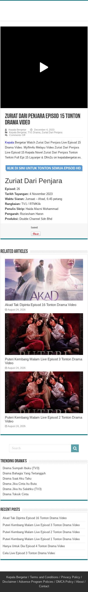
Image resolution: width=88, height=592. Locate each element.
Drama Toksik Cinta (15, 494)
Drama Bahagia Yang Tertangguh (24, 473)
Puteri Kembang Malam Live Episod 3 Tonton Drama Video (41, 525)
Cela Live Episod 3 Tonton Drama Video (29, 553)
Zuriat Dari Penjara (52, 132)
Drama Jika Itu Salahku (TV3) (22, 489)
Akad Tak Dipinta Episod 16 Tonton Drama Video (40, 305)
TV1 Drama (34, 132)
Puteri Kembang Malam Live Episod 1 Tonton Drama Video (41, 539)
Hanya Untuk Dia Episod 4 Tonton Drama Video (34, 546)
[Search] (75, 448)
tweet (34, 227)
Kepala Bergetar (17, 129)
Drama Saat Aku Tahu (17, 478)
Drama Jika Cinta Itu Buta (20, 483)
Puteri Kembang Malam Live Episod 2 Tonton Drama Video (41, 532)
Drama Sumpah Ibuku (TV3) (21, 468)
